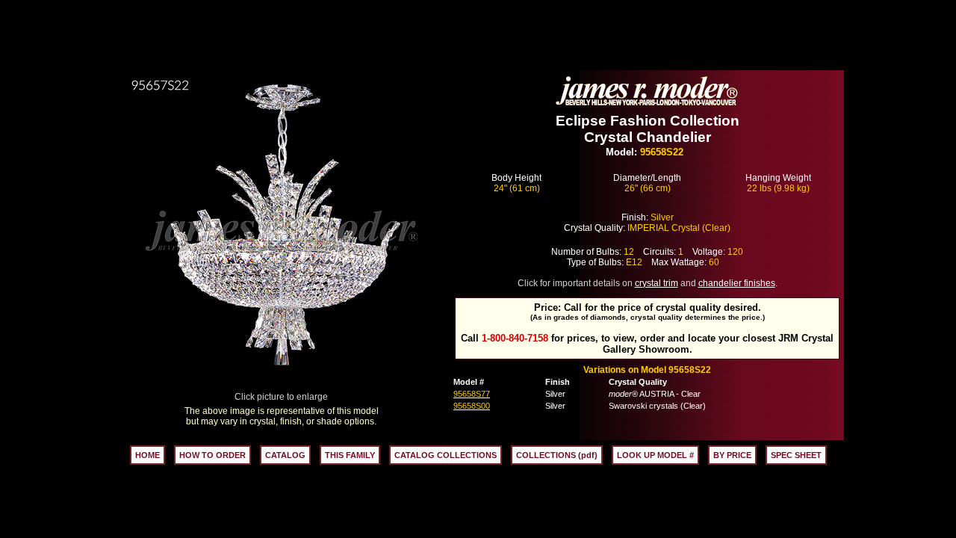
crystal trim (656, 283)
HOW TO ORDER (212, 455)
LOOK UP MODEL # (655, 455)
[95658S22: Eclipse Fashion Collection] (281, 387)
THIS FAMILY (350, 455)
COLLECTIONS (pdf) (557, 455)
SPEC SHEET (796, 455)
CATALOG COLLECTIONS (445, 455)
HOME (147, 455)
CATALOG (285, 455)
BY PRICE (732, 455)
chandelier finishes (736, 283)
